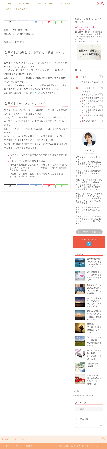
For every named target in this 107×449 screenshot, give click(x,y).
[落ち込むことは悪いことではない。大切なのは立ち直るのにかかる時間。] (80, 289)
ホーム (9, 3)
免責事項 (29, 446)
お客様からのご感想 (91, 82)
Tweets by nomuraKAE (83, 396)
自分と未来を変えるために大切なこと (91, 111)
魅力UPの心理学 (91, 121)
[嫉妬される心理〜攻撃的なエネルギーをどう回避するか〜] (80, 379)
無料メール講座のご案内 (16, 9)
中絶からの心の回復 (91, 95)
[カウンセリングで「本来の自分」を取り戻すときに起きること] (80, 302)
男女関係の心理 (91, 107)
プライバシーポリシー (14, 446)
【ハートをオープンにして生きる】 (90, 89)
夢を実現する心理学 (91, 98)
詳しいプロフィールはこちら (89, 232)
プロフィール (24, 3)
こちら (35, 93)
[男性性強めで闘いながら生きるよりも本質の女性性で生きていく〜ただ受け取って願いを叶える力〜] (80, 262)
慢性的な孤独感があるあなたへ (91, 102)
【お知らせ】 (90, 77)
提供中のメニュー (44, 3)
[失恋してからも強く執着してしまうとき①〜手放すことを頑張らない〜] (80, 354)
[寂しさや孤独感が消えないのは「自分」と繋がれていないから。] (80, 315)
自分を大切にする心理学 (92, 116)
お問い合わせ (64, 3)
